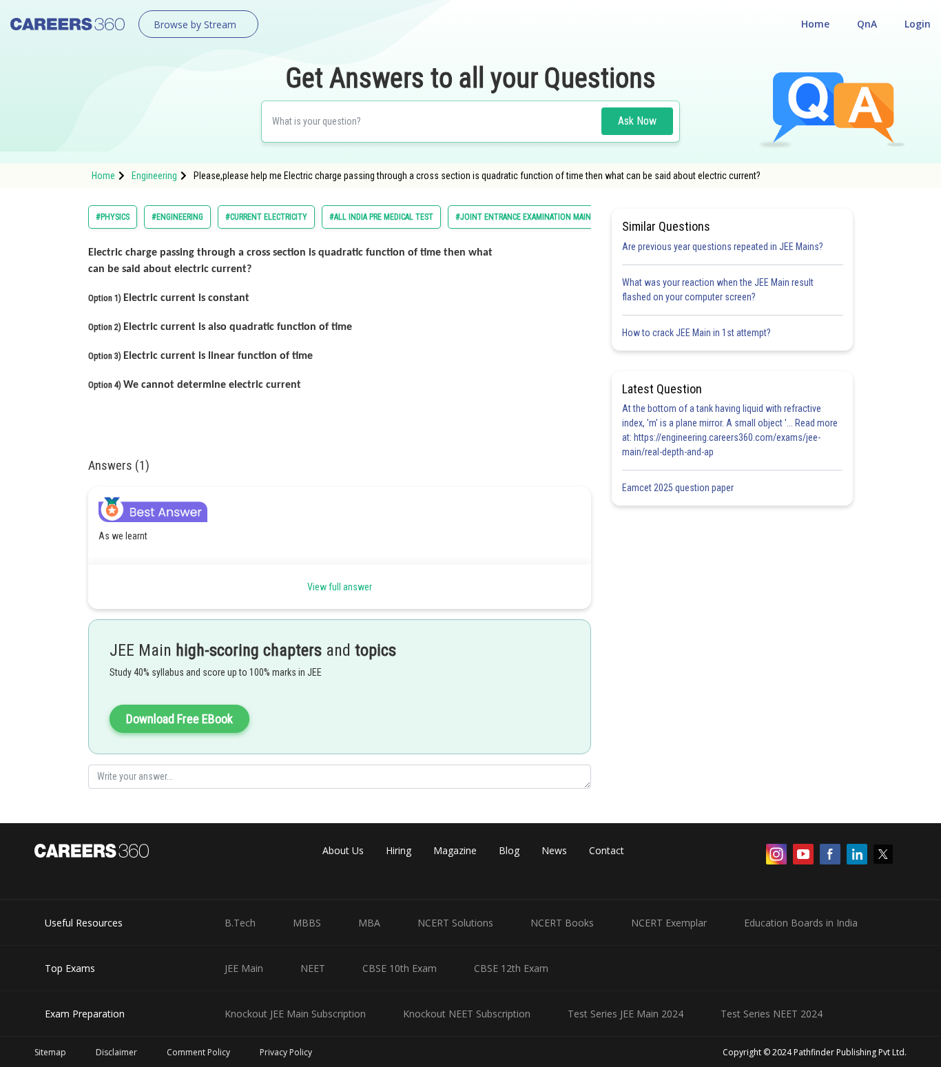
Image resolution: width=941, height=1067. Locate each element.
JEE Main (244, 968)
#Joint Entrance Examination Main (523, 217)
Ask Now (637, 120)
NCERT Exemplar (669, 922)
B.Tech (240, 922)
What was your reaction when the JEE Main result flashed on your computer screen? (718, 289)
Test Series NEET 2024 (772, 1013)
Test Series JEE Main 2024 (625, 1013)
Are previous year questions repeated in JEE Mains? (722, 246)
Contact (606, 850)
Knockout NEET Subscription (466, 1013)
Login (917, 23)
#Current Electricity (266, 217)
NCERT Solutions (455, 922)
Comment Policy (198, 1052)
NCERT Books (562, 922)
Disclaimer (116, 1052)
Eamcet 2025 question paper (679, 487)
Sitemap (50, 1052)
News (554, 850)
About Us (343, 850)
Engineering (154, 175)
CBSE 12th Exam (511, 968)
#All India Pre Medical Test (381, 217)
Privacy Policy (286, 1052)
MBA (369, 922)
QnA (867, 23)
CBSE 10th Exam (399, 968)
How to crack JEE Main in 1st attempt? (696, 332)
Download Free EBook (179, 719)
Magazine (455, 850)
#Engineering (177, 217)
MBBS (307, 922)
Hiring (398, 850)
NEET (312, 968)
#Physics (113, 217)
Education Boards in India (801, 922)
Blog (509, 850)
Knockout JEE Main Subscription (295, 1013)
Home (815, 23)
